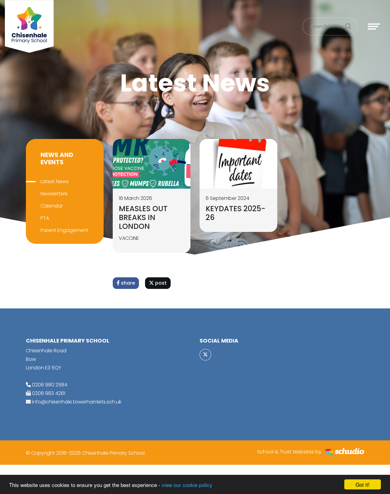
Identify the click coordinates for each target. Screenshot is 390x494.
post (160, 282)
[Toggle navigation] (373, 26)
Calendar (52, 205)
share (127, 282)
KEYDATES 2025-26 (235, 213)
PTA (45, 218)
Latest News (55, 181)
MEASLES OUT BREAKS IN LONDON (143, 217)
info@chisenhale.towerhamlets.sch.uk (76, 401)
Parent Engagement (64, 230)
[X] (205, 355)
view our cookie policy (187, 485)
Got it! (363, 484)
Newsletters (54, 193)
